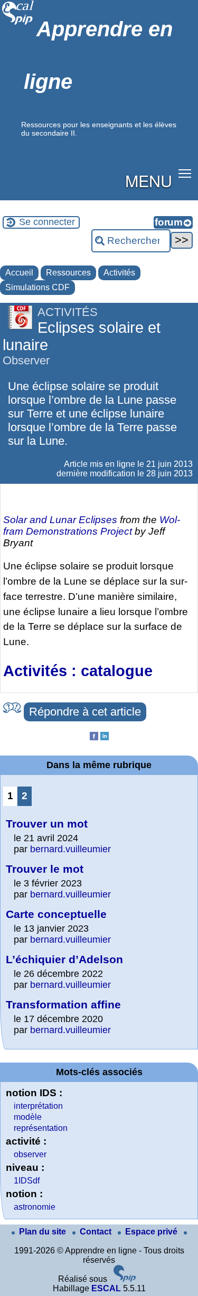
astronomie (34, 1206)
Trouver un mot (47, 824)
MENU (148, 180)
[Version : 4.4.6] (124, 1278)
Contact (97, 1231)
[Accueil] (18, 23)
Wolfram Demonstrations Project (91, 525)
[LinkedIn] (104, 737)
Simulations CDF (37, 287)
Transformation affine (63, 1004)
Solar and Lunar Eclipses (60, 519)
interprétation (38, 1105)
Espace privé (152, 1231)
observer (30, 1154)
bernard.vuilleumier (70, 849)
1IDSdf (27, 1180)
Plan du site (43, 1231)
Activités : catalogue (78, 670)
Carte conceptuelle (56, 914)
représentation (41, 1128)
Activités (119, 272)
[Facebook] (94, 737)
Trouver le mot (44, 869)
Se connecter (47, 222)
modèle (28, 1117)
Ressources (68, 272)
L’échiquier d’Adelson (64, 959)
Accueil (19, 272)
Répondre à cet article (85, 711)
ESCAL (106, 1288)
